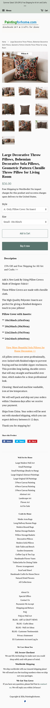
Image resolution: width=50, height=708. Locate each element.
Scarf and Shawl (25, 570)
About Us (25, 592)
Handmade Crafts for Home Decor (25, 574)
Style (4, 204)
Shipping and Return (25, 607)
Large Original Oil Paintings (25, 478)
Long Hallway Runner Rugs (25, 523)
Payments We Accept (25, 604)
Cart (46, 10)
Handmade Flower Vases (25, 558)
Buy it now (25, 245)
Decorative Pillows (25, 538)
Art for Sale (25, 506)
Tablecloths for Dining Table (25, 562)
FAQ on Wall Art (25, 615)
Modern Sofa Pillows (25, 542)
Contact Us (25, 600)
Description (10, 258)
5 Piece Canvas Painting (25, 490)
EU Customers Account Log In (25, 639)
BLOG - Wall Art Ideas (25, 627)
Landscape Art (25, 498)
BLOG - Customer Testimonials (25, 631)
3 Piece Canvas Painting (25, 482)
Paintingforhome (32, 696)
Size (4, 216)
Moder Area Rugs (25, 519)
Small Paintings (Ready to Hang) (25, 470)
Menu (8, 10)
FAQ (25, 612)
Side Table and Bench (25, 546)
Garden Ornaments (25, 550)
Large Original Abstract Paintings (25, 474)
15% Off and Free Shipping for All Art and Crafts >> (23, 268)
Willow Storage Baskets (25, 535)
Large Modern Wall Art (25, 462)
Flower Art (25, 502)
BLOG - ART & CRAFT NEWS (25, 619)
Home (4, 42)
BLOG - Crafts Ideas (25, 623)
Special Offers (25, 596)
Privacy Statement (25, 635)
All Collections (25, 582)
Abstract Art (25, 494)
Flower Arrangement (25, 566)
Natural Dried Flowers (25, 578)
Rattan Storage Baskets (25, 531)
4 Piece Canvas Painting (25, 486)
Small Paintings (25, 466)
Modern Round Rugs (25, 527)
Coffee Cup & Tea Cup (25, 554)
